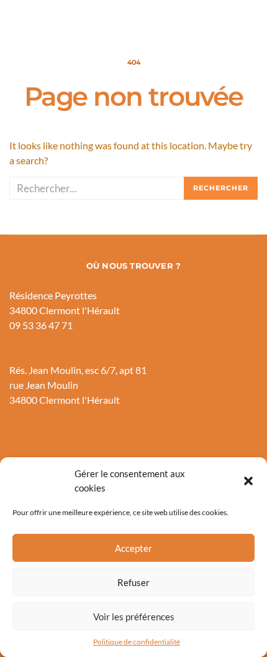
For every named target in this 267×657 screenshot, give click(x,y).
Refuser (133, 582)
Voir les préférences (133, 616)
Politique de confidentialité (136, 641)
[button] (248, 481)
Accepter (133, 548)
